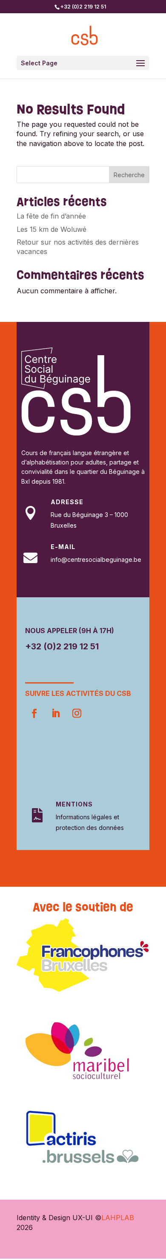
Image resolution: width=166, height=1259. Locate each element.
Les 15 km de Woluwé (51, 229)
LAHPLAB (117, 1217)
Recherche (129, 174)
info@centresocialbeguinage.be (96, 559)
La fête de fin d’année (51, 216)
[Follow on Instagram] (77, 713)
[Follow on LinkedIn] (55, 713)
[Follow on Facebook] (34, 713)
